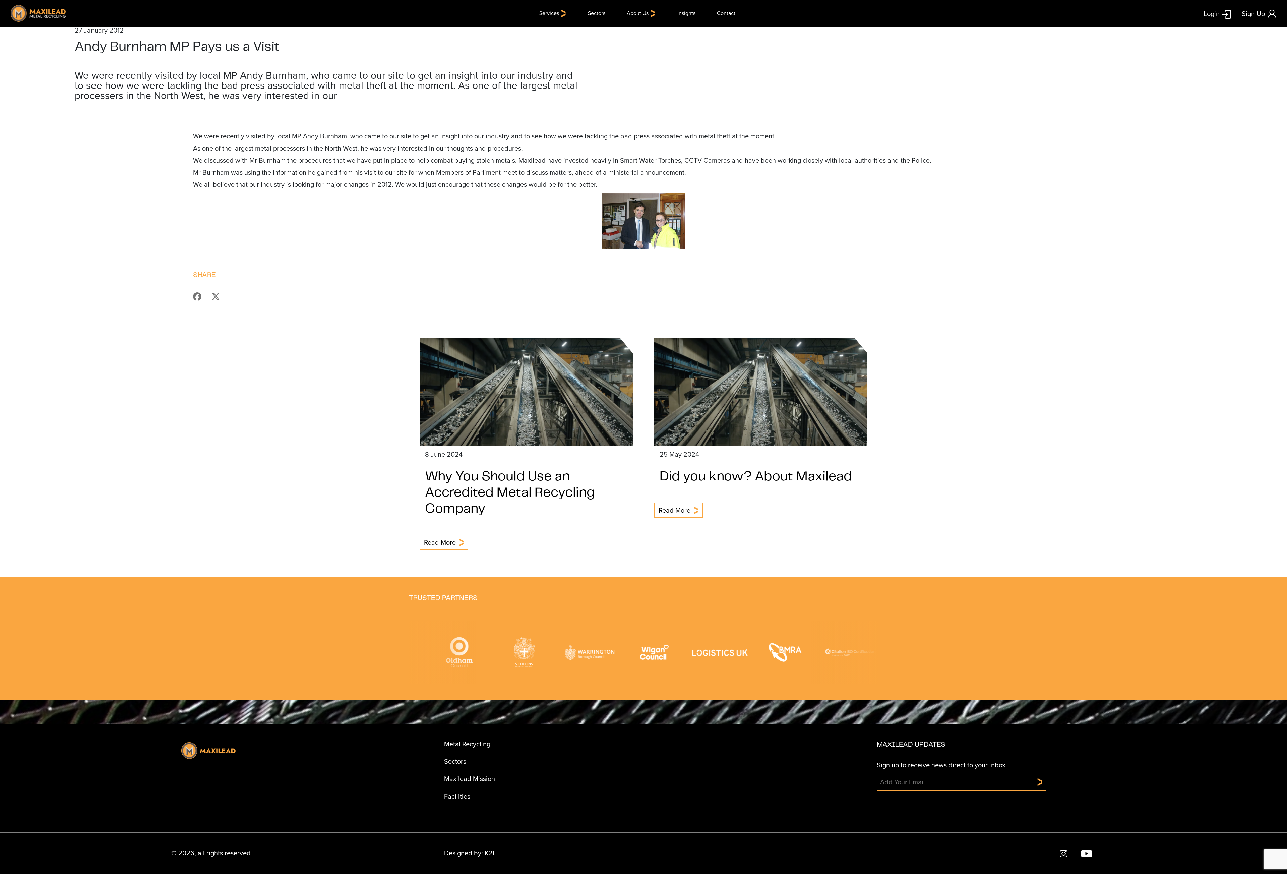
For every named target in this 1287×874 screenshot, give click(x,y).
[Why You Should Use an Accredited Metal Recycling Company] (526, 391)
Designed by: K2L (470, 853)
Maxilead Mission (469, 779)
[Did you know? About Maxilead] (760, 391)
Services (549, 13)
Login (1212, 13)
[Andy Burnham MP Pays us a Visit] (201, 296)
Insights (686, 13)
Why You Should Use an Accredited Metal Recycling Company (510, 492)
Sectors (596, 13)
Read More (440, 542)
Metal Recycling (467, 744)
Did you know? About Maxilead (756, 476)
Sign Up (1253, 14)
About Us (638, 13)
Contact (726, 13)
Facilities (457, 796)
